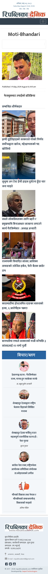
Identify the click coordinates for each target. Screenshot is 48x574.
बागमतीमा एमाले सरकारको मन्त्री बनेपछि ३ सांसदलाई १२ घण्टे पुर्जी (24, 343)
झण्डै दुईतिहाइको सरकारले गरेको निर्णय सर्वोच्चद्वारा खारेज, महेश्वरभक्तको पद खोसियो (22, 144)
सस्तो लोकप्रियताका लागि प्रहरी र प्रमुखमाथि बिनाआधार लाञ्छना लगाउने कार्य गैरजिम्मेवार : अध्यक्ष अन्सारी (21, 224)
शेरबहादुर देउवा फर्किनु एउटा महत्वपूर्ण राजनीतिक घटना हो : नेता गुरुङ (24, 437)
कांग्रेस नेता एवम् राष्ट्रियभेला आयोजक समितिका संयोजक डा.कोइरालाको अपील (24, 469)
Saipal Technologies (29, 571)
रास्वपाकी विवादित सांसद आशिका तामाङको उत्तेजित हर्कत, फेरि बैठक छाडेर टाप (23, 266)
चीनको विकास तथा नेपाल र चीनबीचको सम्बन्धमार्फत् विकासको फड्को (24, 499)
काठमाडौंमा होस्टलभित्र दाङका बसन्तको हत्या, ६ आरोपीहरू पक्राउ (22, 306)
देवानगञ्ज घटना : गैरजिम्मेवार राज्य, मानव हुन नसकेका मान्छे (24, 377)
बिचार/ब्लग (26, 355)
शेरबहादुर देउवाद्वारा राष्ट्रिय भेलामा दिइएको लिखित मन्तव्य (24, 407)
